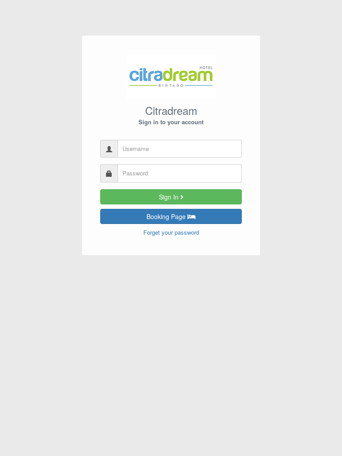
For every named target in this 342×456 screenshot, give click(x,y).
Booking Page (167, 216)
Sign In (169, 196)
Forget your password (171, 232)
